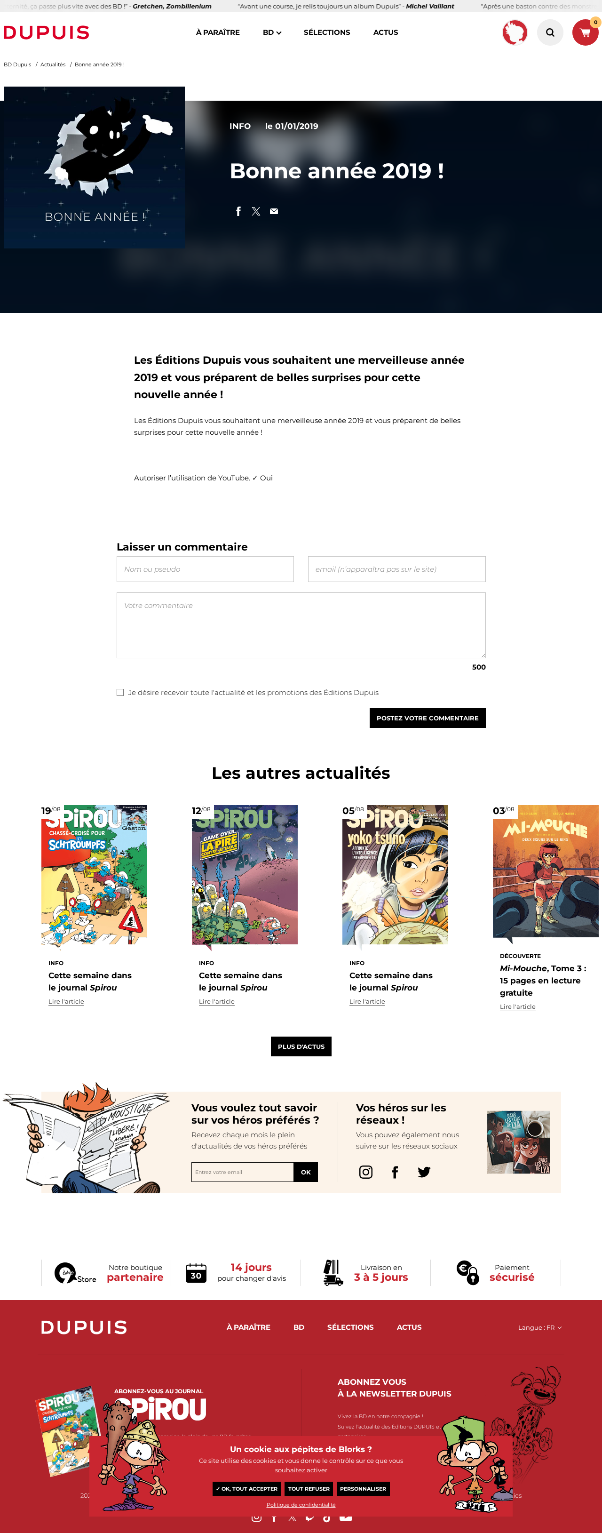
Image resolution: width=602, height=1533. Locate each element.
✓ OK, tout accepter (246, 1488)
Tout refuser (309, 1488)
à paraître (218, 32)
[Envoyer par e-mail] (274, 211)
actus (385, 32)
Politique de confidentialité (301, 1504)
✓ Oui (262, 477)
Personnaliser (363, 1488)
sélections (327, 32)
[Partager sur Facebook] (238, 211)
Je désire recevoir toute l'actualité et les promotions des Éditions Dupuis (253, 692)
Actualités (52, 64)
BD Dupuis (17, 64)
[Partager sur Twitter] (256, 211)
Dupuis (48, 32)
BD (268, 32)
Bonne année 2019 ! (100, 64)
